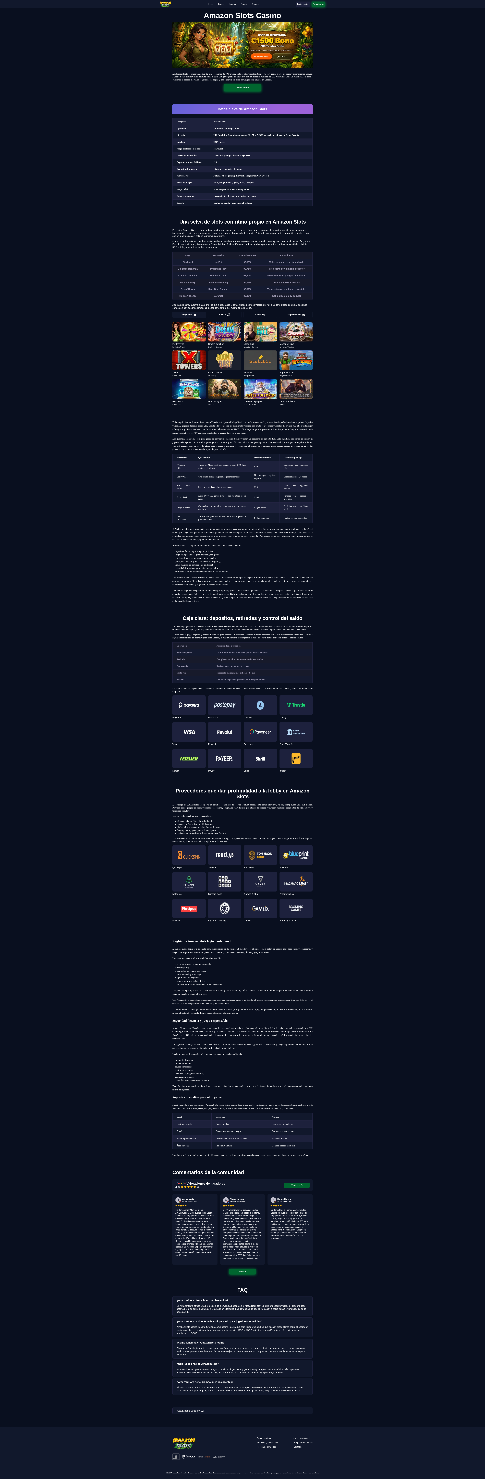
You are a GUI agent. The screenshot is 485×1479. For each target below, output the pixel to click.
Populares (187, 315)
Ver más (242, 1271)
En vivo (222, 315)
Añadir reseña (297, 1185)
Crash (258, 315)
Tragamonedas (294, 315)
